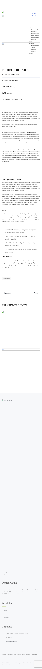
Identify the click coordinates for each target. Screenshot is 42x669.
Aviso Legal (17, 663)
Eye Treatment (6, 278)
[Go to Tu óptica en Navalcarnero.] (19, 25)
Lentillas (6, 614)
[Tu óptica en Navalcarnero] (15, 14)
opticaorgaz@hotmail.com (11, 641)
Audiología (6, 617)
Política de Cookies (27, 663)
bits (36, 654)
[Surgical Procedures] (36, 343)
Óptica (5, 610)
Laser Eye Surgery (24, 332)
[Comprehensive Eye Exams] (36, 381)
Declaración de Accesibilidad (8, 665)
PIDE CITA (34, 14)
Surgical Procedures (21, 328)
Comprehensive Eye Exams (21, 366)
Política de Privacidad (7, 663)
